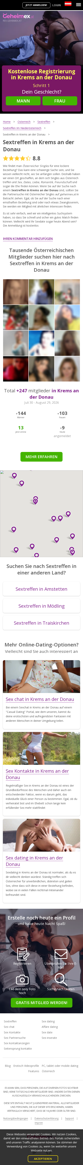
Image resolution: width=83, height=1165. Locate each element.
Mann (23, 101)
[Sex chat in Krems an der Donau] (41, 676)
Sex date (47, 1032)
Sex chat (9, 1027)
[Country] (68, 4)
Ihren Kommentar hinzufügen (28, 239)
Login (56, 5)
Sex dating (48, 1021)
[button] (71, 553)
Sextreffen (10, 1021)
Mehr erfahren (41, 456)
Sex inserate (49, 1038)
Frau (59, 101)
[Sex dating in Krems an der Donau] (41, 835)
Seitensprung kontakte (18, 1048)
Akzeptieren (43, 1159)
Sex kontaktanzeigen (17, 1043)
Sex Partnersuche (15, 1038)
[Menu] (78, 4)
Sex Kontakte (12, 1032)
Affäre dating (50, 1027)
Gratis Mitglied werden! (41, 1002)
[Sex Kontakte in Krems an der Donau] (41, 748)
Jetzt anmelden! (36, 5)
